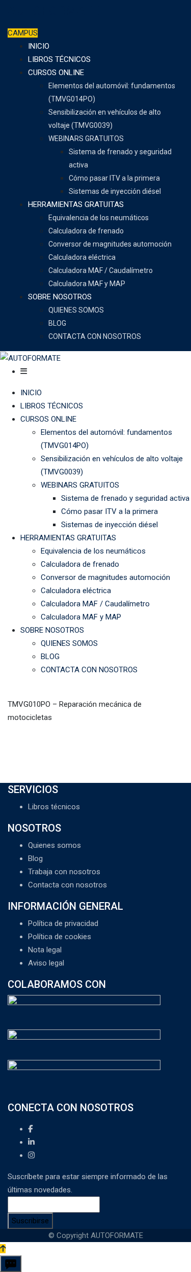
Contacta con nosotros (67, 884)
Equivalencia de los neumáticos (98, 218)
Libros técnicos (54, 806)
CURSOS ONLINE (56, 72)
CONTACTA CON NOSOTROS (94, 336)
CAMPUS (23, 33)
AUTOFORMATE (53, 11)
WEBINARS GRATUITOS (86, 138)
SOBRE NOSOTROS (60, 296)
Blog (35, 858)
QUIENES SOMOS (76, 310)
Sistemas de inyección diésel (115, 191)
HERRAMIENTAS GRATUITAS (76, 204)
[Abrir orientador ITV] (10, 1263)
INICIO (38, 46)
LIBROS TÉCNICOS (59, 59)
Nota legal (45, 949)
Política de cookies (59, 936)
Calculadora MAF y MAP (86, 284)
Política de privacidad (63, 923)
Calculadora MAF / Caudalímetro (100, 270)
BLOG (57, 323)
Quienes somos (54, 845)
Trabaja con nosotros (64, 871)
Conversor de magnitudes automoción (110, 244)
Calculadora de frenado (86, 231)
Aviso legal (46, 963)
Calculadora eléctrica (82, 257)
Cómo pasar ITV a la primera (114, 178)
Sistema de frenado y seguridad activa (125, 498)
